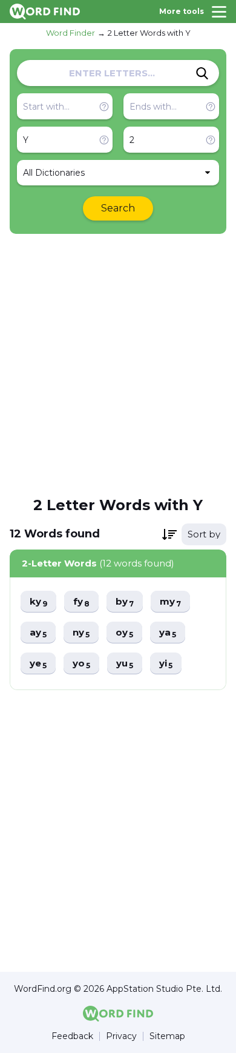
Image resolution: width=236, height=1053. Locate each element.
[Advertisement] (118, 364)
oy (124, 632)
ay (38, 632)
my (170, 602)
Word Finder (70, 33)
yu (124, 663)
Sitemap (167, 1036)
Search (118, 208)
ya (167, 632)
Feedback (72, 1036)
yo (81, 663)
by (125, 602)
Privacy (121, 1036)
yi (165, 663)
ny (81, 632)
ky (38, 602)
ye (38, 663)
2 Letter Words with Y (149, 33)
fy (81, 602)
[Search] (202, 73)
